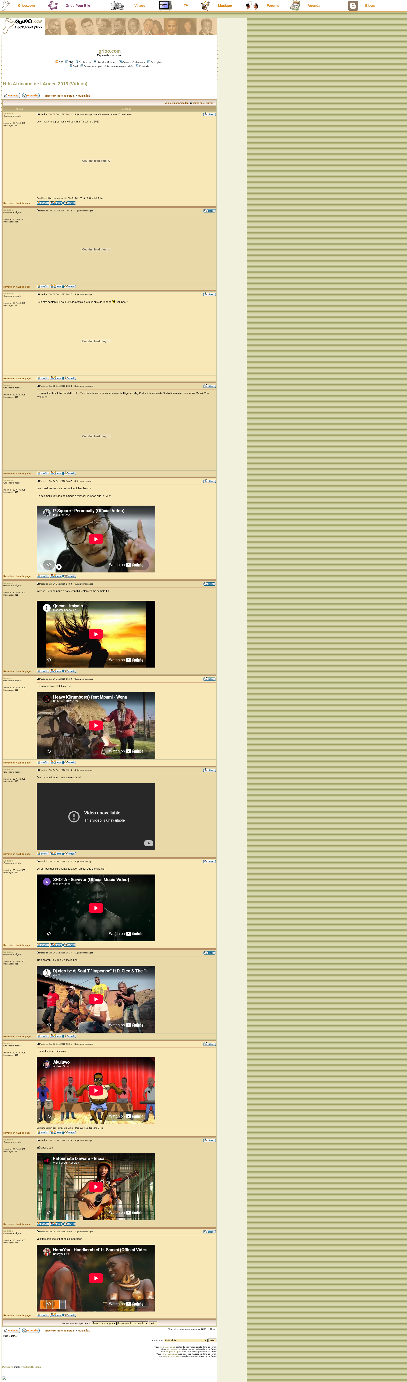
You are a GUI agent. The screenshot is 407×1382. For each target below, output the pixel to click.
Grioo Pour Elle (78, 5)
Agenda (314, 5)
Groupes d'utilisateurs (133, 62)
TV (186, 5)
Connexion (144, 66)
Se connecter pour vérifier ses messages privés (108, 66)
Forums (273, 5)
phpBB (17, 1367)
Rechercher (85, 62)
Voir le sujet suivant (203, 103)
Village (139, 5)
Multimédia (84, 95)
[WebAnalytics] (6, 1380)
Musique (225, 5)
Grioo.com (26, 5)
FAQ (70, 62)
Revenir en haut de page (17, 203)
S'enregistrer (157, 62)
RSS (60, 62)
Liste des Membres (107, 62)
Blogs (370, 5)
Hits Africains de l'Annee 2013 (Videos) (45, 83)
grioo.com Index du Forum (60, 95)
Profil (75, 66)
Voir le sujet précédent (177, 103)
